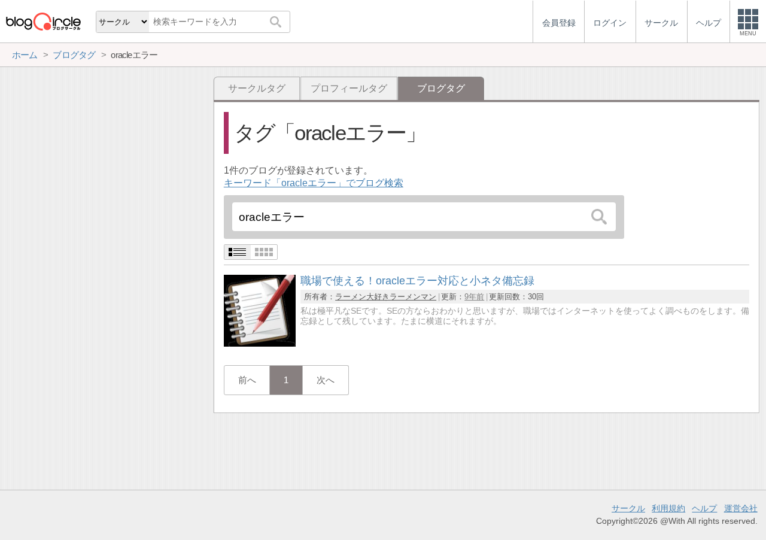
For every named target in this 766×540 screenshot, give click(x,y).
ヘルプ (704, 508)
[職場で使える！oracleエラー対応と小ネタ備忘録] (260, 343)
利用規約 (668, 508)
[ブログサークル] (43, 21)
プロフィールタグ (349, 88)
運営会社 (741, 508)
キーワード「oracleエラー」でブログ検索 (313, 183)
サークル (628, 508)
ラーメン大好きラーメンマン (385, 296)
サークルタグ (256, 88)
